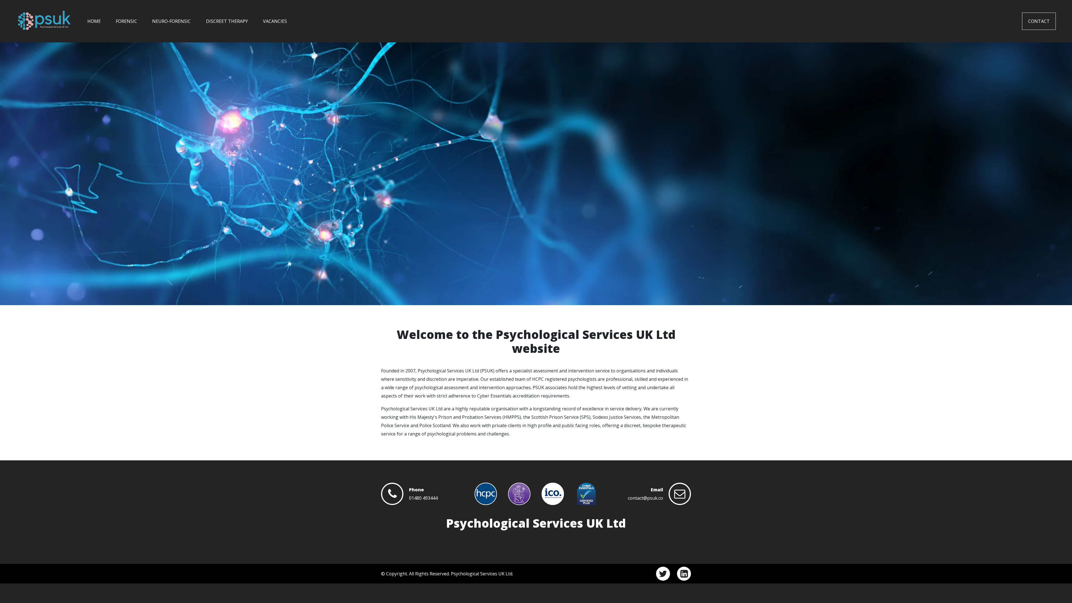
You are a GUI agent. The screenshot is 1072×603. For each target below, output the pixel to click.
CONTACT (1039, 21)
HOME (94, 21)
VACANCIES (275, 21)
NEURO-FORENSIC (171, 21)
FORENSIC (126, 21)
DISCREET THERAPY (227, 21)
